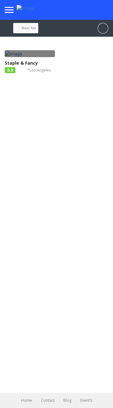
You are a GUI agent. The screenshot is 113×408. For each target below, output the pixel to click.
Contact (48, 400)
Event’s (86, 400)
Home (26, 400)
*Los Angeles (39, 70)
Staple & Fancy (21, 63)
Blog (67, 400)
